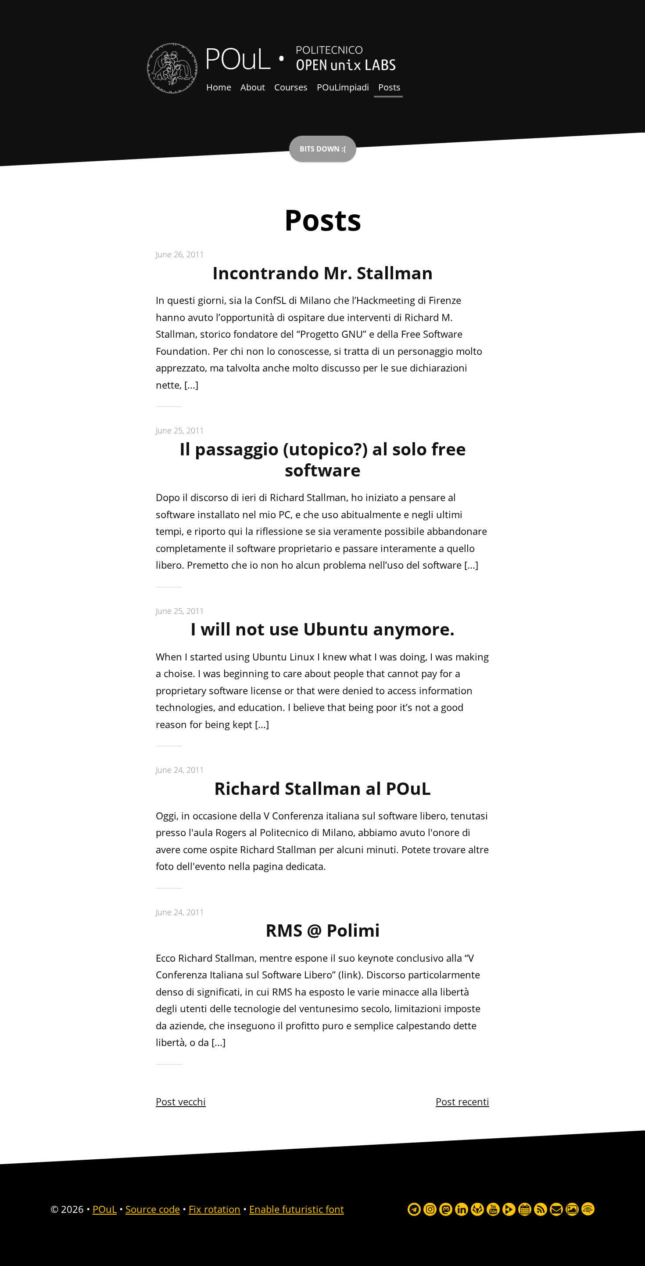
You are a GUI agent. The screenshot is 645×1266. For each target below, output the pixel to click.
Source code (152, 1209)
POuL (237, 57)
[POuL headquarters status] (322, 149)
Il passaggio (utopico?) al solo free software (322, 459)
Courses (291, 87)
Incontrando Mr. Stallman (322, 272)
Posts (389, 87)
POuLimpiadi (343, 87)
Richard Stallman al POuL (322, 788)
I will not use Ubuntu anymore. (322, 628)
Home (218, 87)
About (252, 87)
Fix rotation (214, 1209)
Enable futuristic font (296, 1209)
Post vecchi (181, 1101)
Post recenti (462, 1101)
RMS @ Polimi (322, 930)
